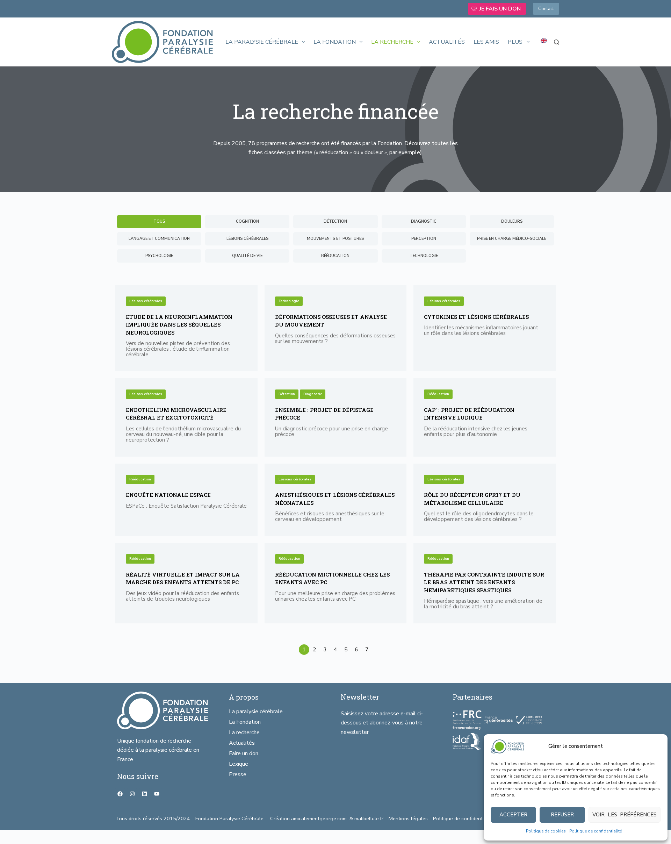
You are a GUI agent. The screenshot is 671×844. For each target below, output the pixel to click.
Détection (287, 394)
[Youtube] (156, 793)
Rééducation (438, 394)
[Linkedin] (144, 793)
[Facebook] (120, 793)
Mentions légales (408, 818)
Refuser (562, 814)
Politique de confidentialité (595, 831)
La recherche (392, 42)
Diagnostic (312, 394)
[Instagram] (132, 793)
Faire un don (243, 753)
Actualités (447, 42)
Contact (546, 9)
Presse (237, 774)
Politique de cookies (546, 831)
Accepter (513, 814)
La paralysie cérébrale (261, 42)
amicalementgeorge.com (319, 818)
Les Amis (486, 42)
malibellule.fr (369, 818)
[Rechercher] (556, 42)
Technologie (289, 301)
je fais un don (500, 9)
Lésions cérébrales (145, 301)
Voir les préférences (624, 814)
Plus (515, 42)
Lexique (238, 764)
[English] (544, 40)
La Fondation (334, 42)
